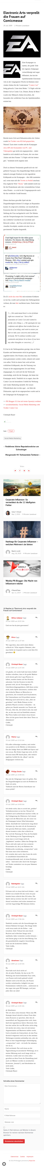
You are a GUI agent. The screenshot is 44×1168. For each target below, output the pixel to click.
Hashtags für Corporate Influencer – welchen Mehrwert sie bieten (22, 543)
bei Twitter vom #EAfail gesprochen (21, 141)
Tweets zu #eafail (26, 180)
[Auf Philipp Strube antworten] (36, 771)
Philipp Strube (16, 771)
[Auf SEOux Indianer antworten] (36, 617)
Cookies (22, 1157)
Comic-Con (33, 85)
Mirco (13, 637)
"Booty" (21, 184)
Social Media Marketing (13, 438)
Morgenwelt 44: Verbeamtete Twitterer (22, 454)
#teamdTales (16, 590)
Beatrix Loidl (16, 551)
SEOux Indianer (16, 618)
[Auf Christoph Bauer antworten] (36, 664)
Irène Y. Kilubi (16, 512)
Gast (8, 431)
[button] (4, 1164)
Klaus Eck (32, 1161)
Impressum (30, 1157)
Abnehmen (15, 960)
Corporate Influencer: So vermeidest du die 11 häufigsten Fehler (20, 502)
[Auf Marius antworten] (36, 736)
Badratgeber (15, 884)
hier (17, 303)
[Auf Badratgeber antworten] (36, 883)
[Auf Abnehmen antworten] (36, 960)
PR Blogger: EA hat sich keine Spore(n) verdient (23, 401)
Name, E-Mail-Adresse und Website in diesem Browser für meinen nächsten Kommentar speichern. (19, 1132)
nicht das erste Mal (15, 297)
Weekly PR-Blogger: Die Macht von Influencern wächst (21, 582)
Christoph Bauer (17, 664)
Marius (13, 737)
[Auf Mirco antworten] (36, 637)
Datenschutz (14, 1157)
